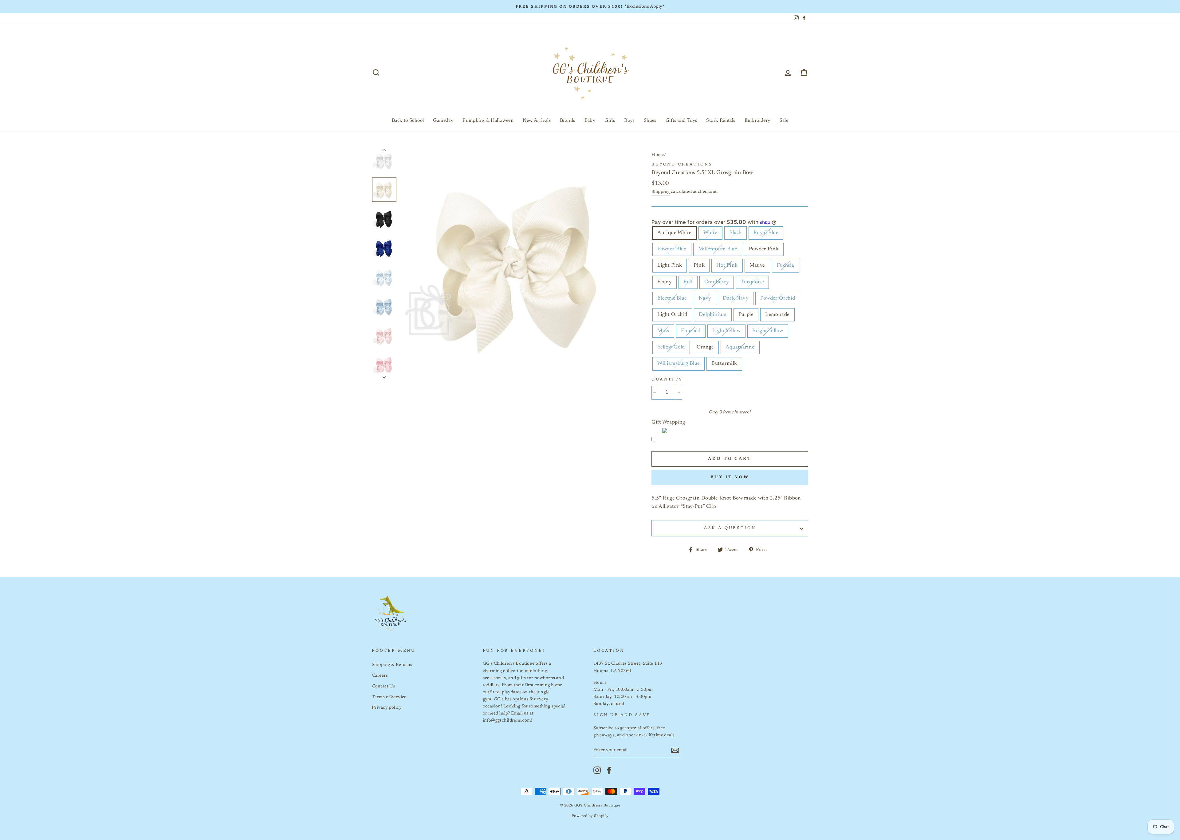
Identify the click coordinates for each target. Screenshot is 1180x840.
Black (735, 233)
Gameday (443, 120)
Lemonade (777, 314)
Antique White (674, 233)
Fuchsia (785, 265)
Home (657, 155)
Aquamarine (740, 347)
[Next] (384, 375)
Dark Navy (736, 298)
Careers (380, 675)
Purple (746, 314)
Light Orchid (672, 314)
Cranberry (716, 282)
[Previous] (384, 151)
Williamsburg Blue (678, 363)
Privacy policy (387, 707)
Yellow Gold (671, 347)
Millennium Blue (717, 249)
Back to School (408, 120)
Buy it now (729, 477)
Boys (629, 120)
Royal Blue (765, 233)
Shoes (650, 120)
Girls (609, 120)
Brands (567, 120)
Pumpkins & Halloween (487, 120)
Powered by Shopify (590, 816)
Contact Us (383, 686)
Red (687, 282)
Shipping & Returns (392, 665)
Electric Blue (672, 298)
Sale (784, 120)
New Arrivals (537, 120)
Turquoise (752, 282)
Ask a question (730, 528)
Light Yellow (726, 331)
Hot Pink (727, 265)
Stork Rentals (720, 120)
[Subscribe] (675, 750)
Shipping (660, 191)
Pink (699, 265)
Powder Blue (671, 249)
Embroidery (757, 120)
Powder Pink (764, 249)
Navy (705, 298)
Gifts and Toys (681, 120)
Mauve (757, 265)
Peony (664, 282)
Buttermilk (724, 363)
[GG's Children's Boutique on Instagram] (597, 770)
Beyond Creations (681, 164)
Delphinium (712, 314)
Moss (663, 331)
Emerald (691, 331)
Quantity (667, 379)
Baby (590, 120)
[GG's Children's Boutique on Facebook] (609, 770)
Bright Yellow (767, 331)
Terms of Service (389, 697)
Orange (705, 347)
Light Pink (669, 265)
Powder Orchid (777, 298)
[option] (590, 6)
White (710, 233)
